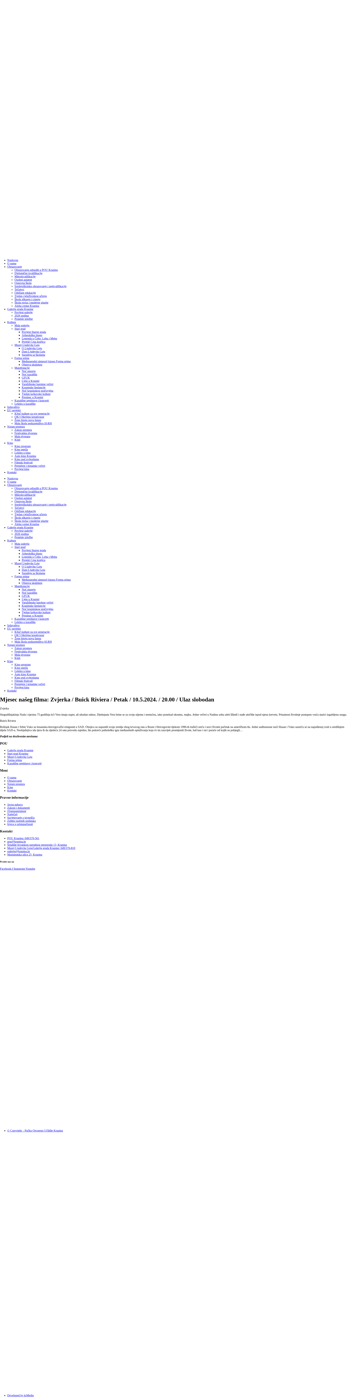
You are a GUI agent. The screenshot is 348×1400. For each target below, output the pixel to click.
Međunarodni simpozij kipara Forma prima (46, 361)
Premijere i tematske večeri (29, 465)
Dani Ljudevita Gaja (33, 351)
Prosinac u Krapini (32, 397)
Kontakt (11, 472)
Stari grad (20, 328)
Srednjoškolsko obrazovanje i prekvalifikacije (40, 286)
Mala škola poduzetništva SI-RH (33, 423)
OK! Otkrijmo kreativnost (29, 416)
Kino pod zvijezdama (26, 459)
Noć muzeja (29, 371)
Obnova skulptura (32, 364)
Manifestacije (22, 367)
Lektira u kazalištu (25, 403)
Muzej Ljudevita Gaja (27, 345)
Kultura (11, 322)
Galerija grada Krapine (20, 309)
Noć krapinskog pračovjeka (37, 390)
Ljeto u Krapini (30, 380)
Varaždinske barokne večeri (37, 384)
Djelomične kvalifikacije (28, 273)
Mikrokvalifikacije (25, 276)
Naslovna (12, 260)
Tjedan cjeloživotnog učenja (30, 296)
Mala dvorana (22, 436)
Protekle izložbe (23, 318)
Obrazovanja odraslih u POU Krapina (36, 269)
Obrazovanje (14, 266)
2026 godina (21, 315)
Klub (17, 439)
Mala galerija (21, 325)
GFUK (26, 377)
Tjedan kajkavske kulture (36, 394)
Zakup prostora (23, 429)
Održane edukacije (25, 292)
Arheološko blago (32, 335)
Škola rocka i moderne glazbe (31, 302)
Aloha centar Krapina (26, 305)
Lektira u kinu (22, 452)
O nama (11, 263)
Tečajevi (19, 289)
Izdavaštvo (13, 407)
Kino (10, 442)
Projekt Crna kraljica (33, 341)
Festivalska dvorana (25, 433)
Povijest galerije (23, 312)
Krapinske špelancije (33, 387)
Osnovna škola (23, 283)
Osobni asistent (23, 279)
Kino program (22, 446)
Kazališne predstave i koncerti (31, 400)
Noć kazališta (29, 374)
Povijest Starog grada (34, 331)
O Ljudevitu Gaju (32, 348)
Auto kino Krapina (25, 456)
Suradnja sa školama (33, 354)
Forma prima (21, 358)
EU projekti (14, 410)
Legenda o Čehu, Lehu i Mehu (39, 338)
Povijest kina (21, 469)
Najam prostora (16, 426)
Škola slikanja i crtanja (27, 299)
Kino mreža (21, 449)
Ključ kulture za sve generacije (32, 413)
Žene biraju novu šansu (27, 420)
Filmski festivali (23, 462)
